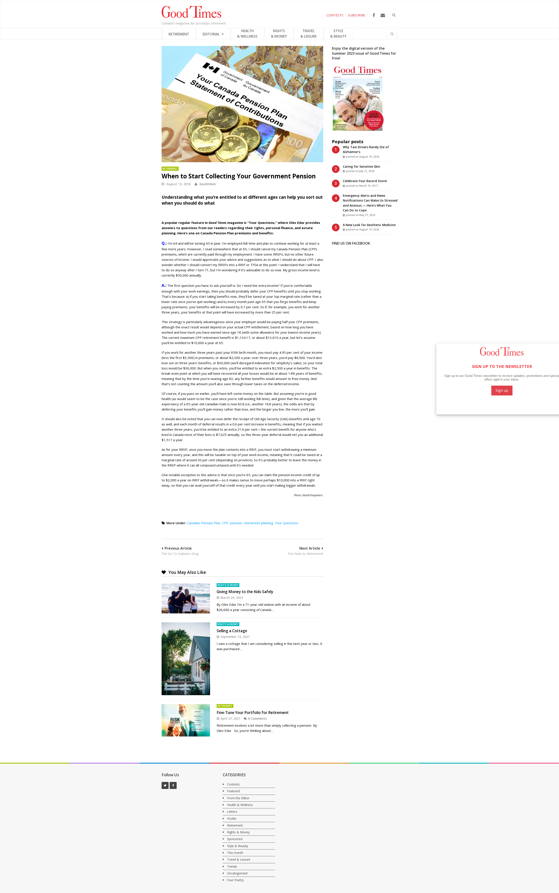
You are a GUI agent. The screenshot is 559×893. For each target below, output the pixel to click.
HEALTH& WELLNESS (247, 33)
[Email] (382, 15)
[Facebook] (374, 15)
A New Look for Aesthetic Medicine (369, 225)
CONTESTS (334, 15)
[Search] (391, 33)
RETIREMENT (179, 34)
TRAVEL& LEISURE (308, 33)
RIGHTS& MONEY (279, 33)
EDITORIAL (212, 34)
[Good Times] (191, 17)
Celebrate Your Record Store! (365, 181)
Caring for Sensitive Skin (361, 166)
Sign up (493, 390)
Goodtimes (207, 184)
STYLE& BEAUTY (338, 33)
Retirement (170, 168)
